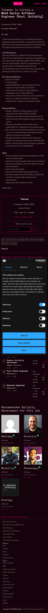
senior (13, 239)
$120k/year (4, 504)
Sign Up (5, 603)
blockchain (5, 243)
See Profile (4, 445)
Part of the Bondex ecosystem (34, 609)
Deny (24, 350)
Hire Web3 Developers (11, 540)
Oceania (6, 555)
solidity (20, 239)
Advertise (6, 581)
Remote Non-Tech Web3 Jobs (13, 525)
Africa (5, 552)
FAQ (4, 566)
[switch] (42, 311)
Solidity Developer (7, 443)
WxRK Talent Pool (9, 572)
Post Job (18, 3)
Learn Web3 (7, 537)
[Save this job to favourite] (44, 362)
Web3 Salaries (8, 528)
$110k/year (27, 472)
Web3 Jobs (41, 3)
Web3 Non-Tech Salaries (11, 531)
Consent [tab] (8, 267)
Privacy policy (8, 597)
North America (8, 558)
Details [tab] (24, 267)
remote (41, 239)
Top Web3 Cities (8, 534)
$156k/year (4, 472)
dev (3, 239)
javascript (33, 239)
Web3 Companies (9, 569)
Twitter (5, 575)
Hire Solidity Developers (14, 517)
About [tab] (39, 267)
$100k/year (4, 440)
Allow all (24, 336)
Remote (4, 248)
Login (5, 600)
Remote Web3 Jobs (10, 522)
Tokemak (24, 199)
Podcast (5, 591)
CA (36, 377)
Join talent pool (24, 217)
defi (27, 239)
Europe (5, 548)
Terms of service (8, 584)
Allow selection (24, 343)
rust (7, 239)
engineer (13, 243)
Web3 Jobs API (8, 594)
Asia (4, 545)
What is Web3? (8, 563)
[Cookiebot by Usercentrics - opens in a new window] (35, 260)
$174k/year (27, 440)
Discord (5, 578)
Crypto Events (8, 588)
